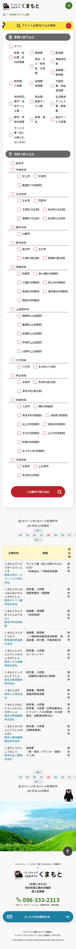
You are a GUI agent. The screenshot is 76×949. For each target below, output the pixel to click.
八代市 (26, 366)
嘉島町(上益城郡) (32, 324)
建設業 (39, 53)
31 (69, 535)
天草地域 (21, 460)
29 (55, 535)
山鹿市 (26, 233)
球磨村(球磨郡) (30, 442)
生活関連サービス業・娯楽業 (61, 104)
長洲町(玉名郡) (56, 218)
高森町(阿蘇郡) (30, 291)
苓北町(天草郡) (30, 475)
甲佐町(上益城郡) (32, 342)
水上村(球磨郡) (30, 424)
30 (62, 535)
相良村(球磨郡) (56, 424)
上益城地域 (22, 309)
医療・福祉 (40, 119)
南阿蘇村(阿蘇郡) (58, 291)
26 (34, 535)
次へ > (38, 539)
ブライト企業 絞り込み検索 (39, 25)
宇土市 (26, 176)
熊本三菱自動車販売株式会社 (13, 739)
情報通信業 (61, 61)
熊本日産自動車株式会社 (13, 681)
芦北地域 (21, 375)
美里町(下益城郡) (32, 185)
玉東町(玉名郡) (30, 209)
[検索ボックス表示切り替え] (68, 5)
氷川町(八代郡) (47, 366)
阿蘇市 (26, 273)
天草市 (26, 466)
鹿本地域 (21, 227)
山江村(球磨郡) (56, 433)
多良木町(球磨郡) (32, 415)
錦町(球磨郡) (45, 406)
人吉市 (26, 406)
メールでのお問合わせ (37, 917)
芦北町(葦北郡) (47, 382)
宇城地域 (21, 170)
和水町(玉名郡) (56, 209)
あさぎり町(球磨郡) (33, 451)
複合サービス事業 (61, 119)
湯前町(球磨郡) (59, 415)
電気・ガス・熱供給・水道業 (40, 66)
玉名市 (26, 200)
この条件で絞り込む (38, 492)
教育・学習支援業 (19, 119)
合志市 (42, 249)
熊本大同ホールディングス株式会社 (13, 578)
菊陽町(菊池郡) (56, 258)
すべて (17, 46)
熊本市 (20, 163)
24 (20, 535)
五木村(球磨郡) (30, 433)
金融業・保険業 (40, 83)
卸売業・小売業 (19, 83)
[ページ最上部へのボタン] (67, 851)
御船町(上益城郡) (32, 315)
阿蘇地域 (21, 267)
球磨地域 (21, 400)
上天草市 (43, 466)
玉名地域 (21, 194)
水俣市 (26, 382)
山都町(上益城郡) (32, 351)
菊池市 (26, 249)
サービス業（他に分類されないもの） (20, 135)
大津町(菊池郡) (30, 258)
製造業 (59, 53)
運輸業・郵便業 (61, 72)
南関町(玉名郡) (30, 218)
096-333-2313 (41, 899)
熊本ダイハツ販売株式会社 (13, 602)
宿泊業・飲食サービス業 (40, 101)
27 (41, 535)
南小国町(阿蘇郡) (48, 273)
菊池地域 (21, 242)
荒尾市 (42, 200)
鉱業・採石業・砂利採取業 (19, 57)
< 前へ (38, 530)
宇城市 (42, 176)
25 (27, 535)
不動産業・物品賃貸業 (61, 85)
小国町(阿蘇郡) (30, 282)
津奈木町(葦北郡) (32, 391)
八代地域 (21, 360)
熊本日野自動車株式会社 (13, 717)
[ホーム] (4, 14)
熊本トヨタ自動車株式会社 (13, 663)
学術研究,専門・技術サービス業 (19, 104)
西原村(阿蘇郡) (30, 300)
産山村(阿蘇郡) (56, 282)
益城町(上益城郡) (32, 333)
